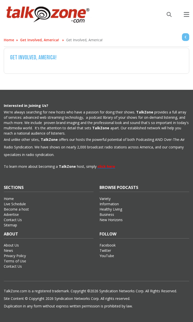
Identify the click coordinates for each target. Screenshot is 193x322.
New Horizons (111, 219)
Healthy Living (111, 209)
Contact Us (13, 219)
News (8, 250)
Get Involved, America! (39, 39)
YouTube (107, 255)
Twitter (105, 250)
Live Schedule (15, 204)
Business (107, 214)
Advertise (11, 214)
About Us (11, 245)
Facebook (108, 245)
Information (109, 204)
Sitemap (10, 225)
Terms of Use (15, 261)
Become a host (16, 209)
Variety (105, 198)
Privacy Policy (15, 255)
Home (9, 39)
